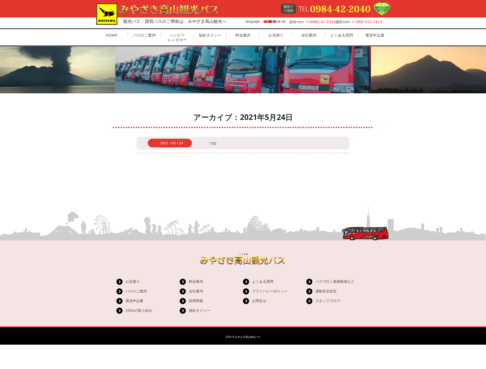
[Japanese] (279, 21)
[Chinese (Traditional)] (270, 21)
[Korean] (284, 21)
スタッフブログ (327, 300)
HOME (111, 35)
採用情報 (196, 300)
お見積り (276, 35)
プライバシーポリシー (270, 291)
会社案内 (308, 35)
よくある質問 (341, 35)
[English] (275, 21)
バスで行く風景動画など (334, 281)
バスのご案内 (144, 35)
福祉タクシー (210, 35)
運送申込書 (374, 35)
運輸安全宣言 (326, 291)
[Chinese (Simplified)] (266, 21)
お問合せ (259, 300)
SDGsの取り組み (139, 310)
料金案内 (243, 35)
